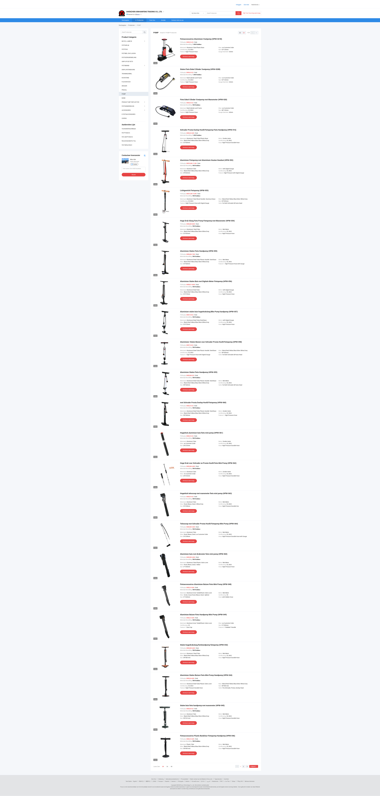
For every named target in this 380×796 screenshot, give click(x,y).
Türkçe (233, 781)
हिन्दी (221, 781)
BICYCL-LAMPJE (127, 41)
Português (180, 781)
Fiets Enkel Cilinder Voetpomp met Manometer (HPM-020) (203, 100)
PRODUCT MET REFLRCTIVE (130, 102)
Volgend (252, 766)
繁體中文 (148, 781)
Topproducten (218, 779)
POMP (124, 94)
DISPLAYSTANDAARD (128, 69)
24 (163, 766)
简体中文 (141, 781)
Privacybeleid (184, 779)
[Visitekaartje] (144, 155)
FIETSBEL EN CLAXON (129, 53)
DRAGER (124, 86)
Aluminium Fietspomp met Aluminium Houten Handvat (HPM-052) (206, 160)
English (135, 781)
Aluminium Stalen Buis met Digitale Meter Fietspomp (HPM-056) (206, 281)
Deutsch (173, 781)
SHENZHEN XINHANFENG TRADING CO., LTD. (144, 12)
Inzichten (226, 779)
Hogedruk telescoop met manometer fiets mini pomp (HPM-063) (206, 493)
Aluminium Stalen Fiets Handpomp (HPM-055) (198, 251)
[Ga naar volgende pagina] (256, 32)
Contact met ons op (177, 20)
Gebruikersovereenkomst (172, 779)
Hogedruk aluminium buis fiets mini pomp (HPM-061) (201, 433)
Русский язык (195, 781)
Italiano (187, 781)
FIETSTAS (125, 49)
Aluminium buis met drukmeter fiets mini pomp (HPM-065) (203, 554)
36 (167, 766)
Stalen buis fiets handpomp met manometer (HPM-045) (202, 705)
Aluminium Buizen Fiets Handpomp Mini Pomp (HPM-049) (203, 615)
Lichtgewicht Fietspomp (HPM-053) (194, 190)
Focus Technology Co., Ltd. (187, 785)
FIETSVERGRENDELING (129, 57)
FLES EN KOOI (126, 82)
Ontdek (163, 20)
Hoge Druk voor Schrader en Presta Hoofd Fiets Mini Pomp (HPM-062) (208, 463)
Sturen (134, 175)
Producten (140, 20)
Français (160, 781)
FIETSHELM (125, 45)
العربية (208, 781)
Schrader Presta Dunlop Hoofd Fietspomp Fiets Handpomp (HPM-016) (208, 130)
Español (167, 781)
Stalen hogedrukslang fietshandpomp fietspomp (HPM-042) (204, 645)
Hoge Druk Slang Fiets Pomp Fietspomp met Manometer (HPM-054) (207, 221)
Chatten (135, 164)
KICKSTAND (125, 78)
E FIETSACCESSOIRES (128, 114)
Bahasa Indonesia (249, 781)
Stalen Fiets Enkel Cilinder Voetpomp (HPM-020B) (200, 69)
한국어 (203, 781)
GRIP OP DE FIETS (127, 61)
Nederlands (215, 781)
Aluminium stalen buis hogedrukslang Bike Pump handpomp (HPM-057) (209, 312)
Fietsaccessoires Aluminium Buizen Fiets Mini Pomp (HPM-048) (205, 584)
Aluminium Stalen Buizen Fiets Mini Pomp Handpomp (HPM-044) (206, 675)
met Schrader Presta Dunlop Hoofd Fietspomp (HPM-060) (203, 402)
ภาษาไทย (227, 781)
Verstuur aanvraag (188, 56)
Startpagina (125, 20)
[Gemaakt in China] (131, 4)
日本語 (154, 781)
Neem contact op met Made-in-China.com (201, 779)
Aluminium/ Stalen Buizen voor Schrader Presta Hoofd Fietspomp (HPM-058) (211, 342)
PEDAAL (124, 90)
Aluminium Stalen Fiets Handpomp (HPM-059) (198, 372)
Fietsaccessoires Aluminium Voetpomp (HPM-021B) (201, 39)
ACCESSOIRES (126, 110)
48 (171, 766)
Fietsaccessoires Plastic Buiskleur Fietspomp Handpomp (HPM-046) (207, 736)
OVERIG (124, 118)
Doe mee (246, 5)
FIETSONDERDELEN (128, 106)
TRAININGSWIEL (127, 74)
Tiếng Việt (240, 781)
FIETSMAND (125, 65)
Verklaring (161, 779)
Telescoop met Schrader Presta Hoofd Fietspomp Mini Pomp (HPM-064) (209, 524)
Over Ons (152, 20)
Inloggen (238, 5)
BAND (123, 98)
